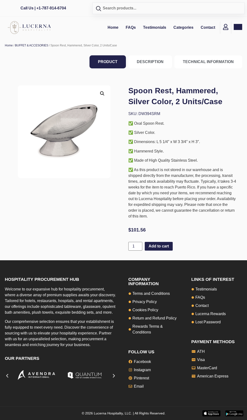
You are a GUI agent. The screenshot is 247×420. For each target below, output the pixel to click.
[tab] (107, 61)
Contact (208, 27)
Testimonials (154, 27)
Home (113, 27)
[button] (102, 93)
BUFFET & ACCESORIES (31, 45)
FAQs (131, 27)
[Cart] (238, 27)
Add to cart (159, 246)
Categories (183, 27)
